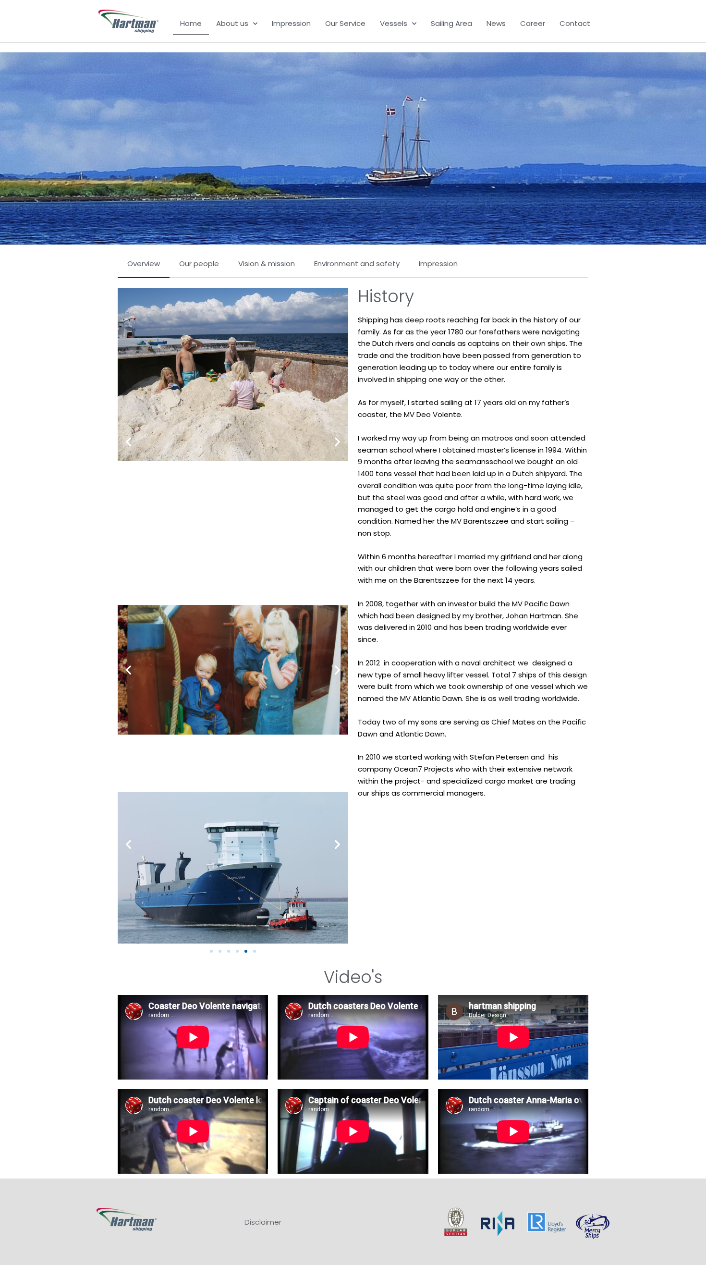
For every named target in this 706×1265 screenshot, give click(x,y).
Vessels (393, 23)
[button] (128, 441)
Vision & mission (266, 263)
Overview (143, 263)
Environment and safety (357, 263)
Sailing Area (451, 23)
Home (191, 23)
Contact (575, 23)
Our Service (345, 23)
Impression (291, 23)
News (496, 23)
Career (532, 23)
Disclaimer (262, 1222)
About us (232, 23)
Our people (199, 263)
